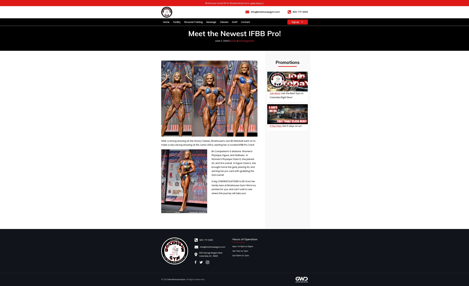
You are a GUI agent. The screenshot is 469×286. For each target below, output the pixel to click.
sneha (233, 40)
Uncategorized (246, 40)
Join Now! (275, 93)
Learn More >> (257, 3)
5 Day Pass (276, 126)
